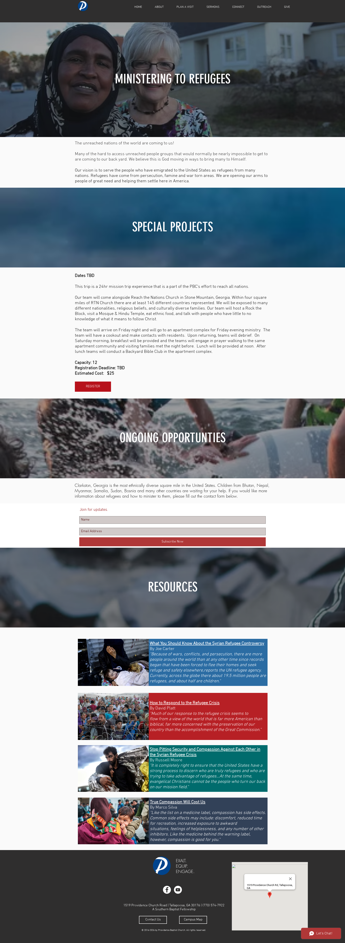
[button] (159, 7)
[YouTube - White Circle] (178, 890)
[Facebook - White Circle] (167, 890)
